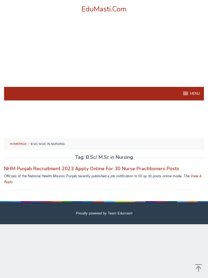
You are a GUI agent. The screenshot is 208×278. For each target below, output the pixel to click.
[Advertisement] (104, 57)
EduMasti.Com (104, 9)
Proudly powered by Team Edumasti (104, 213)
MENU (195, 93)
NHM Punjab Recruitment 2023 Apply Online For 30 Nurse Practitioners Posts (91, 168)
